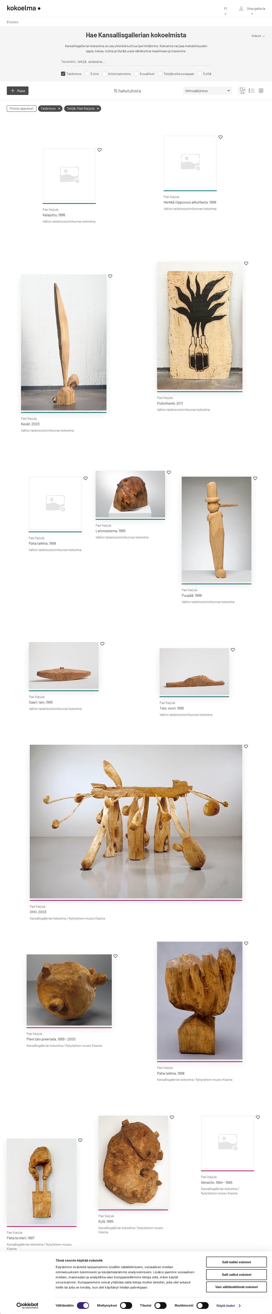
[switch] (126, 1305)
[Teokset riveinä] (251, 90)
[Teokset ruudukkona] (261, 90)
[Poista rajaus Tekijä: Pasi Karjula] (98, 108)
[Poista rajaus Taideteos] (59, 108)
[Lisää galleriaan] (100, 150)
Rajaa (21, 91)
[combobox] (105, 61)
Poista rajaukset (22, 108)
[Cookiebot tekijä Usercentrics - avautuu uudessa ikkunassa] (27, 1306)
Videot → (258, 36)
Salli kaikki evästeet (236, 1262)
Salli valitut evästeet (236, 1274)
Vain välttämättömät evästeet (236, 1287)
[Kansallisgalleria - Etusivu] (23, 8)
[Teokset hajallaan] (242, 90)
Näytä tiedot (226, 1305)
